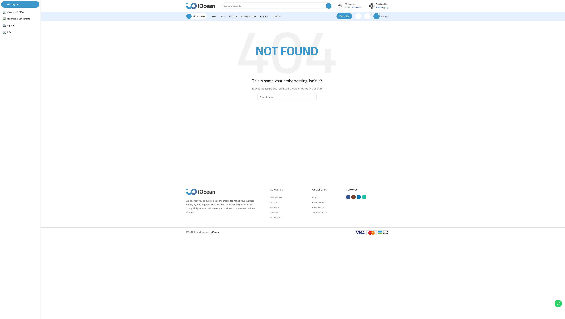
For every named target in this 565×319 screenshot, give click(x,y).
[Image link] (200, 191)
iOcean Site (344, 16)
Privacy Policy (318, 202)
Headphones (276, 217)
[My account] (358, 16)
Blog (314, 197)
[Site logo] (200, 6)
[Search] (328, 6)
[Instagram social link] (353, 197)
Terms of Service (319, 212)
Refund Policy (318, 207)
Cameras (274, 212)
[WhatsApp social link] (364, 197)
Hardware (274, 207)
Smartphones (276, 197)
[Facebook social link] (348, 197)
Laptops (273, 202)
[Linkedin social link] (359, 197)
